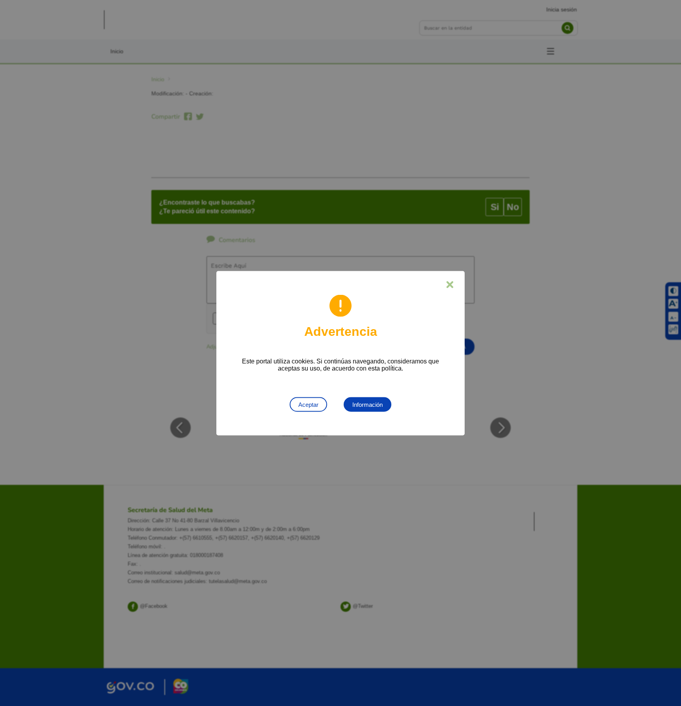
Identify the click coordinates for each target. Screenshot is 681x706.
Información (367, 404)
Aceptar (308, 404)
